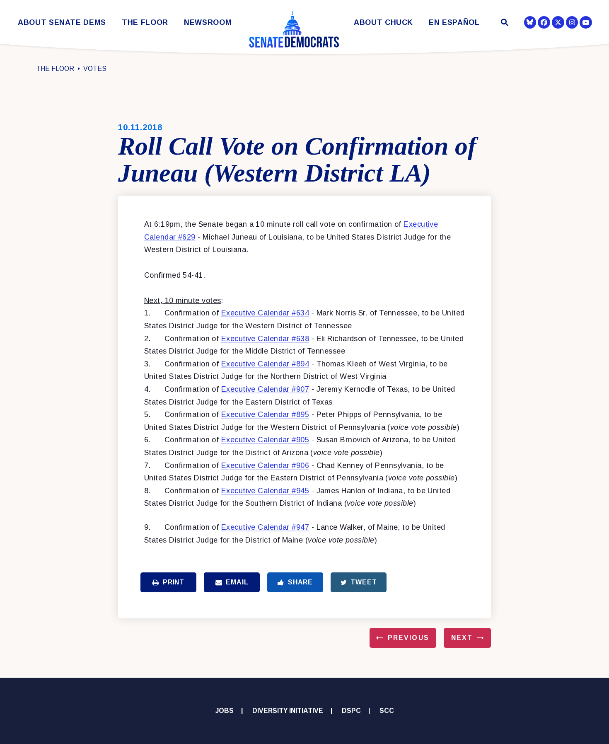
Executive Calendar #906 (265, 465)
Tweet (363, 582)
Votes (94, 68)
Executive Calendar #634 (265, 313)
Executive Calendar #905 (265, 440)
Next (462, 637)
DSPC (351, 710)
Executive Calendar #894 (265, 364)
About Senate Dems (62, 23)
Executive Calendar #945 (265, 491)
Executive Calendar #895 (265, 414)
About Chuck (383, 23)
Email (237, 582)
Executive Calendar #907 (265, 389)
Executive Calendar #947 (265, 527)
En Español (454, 23)
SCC (386, 710)
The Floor (145, 23)
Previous (408, 637)
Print (173, 582)
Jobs (224, 710)
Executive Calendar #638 (265, 338)
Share (300, 582)
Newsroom (208, 23)
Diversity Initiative (287, 710)
